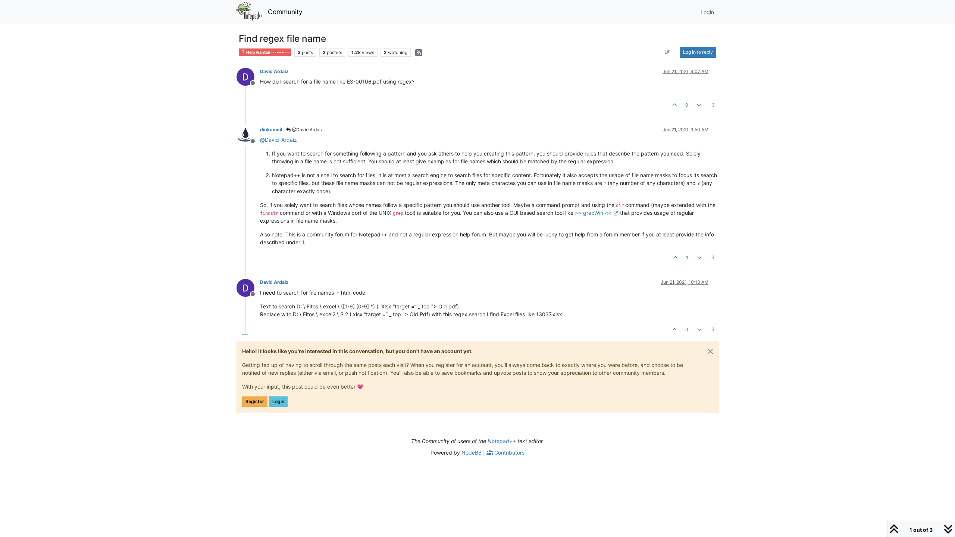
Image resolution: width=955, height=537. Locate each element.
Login (278, 401)
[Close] (710, 351)
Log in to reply (698, 52)
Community (285, 12)
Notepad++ (502, 441)
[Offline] (248, 76)
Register (254, 401)
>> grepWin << (593, 213)
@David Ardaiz (307, 129)
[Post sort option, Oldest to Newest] (667, 52)
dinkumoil (271, 129)
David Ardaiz (274, 71)
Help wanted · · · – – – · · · (267, 52)
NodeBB (471, 452)
